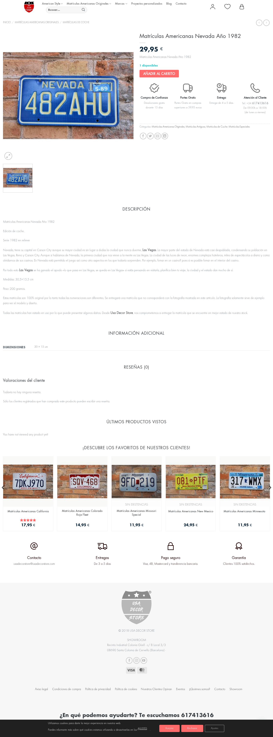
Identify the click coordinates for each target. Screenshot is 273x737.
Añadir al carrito (159, 73)
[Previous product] (266, 23)
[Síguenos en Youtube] (143, 660)
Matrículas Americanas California (28, 511)
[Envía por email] (157, 136)
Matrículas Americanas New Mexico (190, 511)
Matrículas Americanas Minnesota (245, 511)
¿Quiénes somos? (199, 689)
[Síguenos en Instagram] (136, 660)
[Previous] (3, 495)
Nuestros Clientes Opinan (156, 689)
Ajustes (214, 728)
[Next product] (259, 23)
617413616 (197, 715)
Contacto (181, 3)
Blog (169, 3)
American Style (51, 3)
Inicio (7, 22)
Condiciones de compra (66, 689)
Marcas (120, 3)
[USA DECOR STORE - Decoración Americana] (29, 7)
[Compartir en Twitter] (150, 136)
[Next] (270, 495)
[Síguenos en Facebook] (129, 660)
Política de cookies (126, 689)
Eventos (180, 689)
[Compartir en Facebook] (143, 136)
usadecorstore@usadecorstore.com (34, 564)
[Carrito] (242, 7)
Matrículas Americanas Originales (88, 3)
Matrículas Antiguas (195, 127)
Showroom (235, 689)
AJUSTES (142, 728)
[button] (8, 156)
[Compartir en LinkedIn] (164, 136)
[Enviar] (83, 10)
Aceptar (169, 728)
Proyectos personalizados (146, 3)
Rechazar (192, 728)
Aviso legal (41, 689)
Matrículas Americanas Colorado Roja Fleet (82, 512)
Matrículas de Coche (76, 22)
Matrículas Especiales (239, 127)
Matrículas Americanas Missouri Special (136, 512)
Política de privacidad (98, 689)
